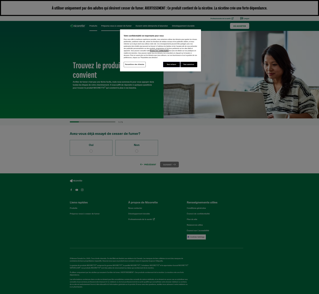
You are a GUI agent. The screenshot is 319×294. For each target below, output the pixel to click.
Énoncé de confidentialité (159, 51)
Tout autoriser (188, 64)
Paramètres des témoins (134, 64)
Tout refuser (171, 64)
